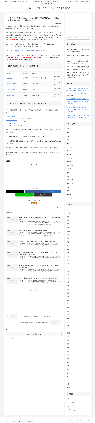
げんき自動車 (10, 95)
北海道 (8, 160)
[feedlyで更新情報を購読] (32, 203)
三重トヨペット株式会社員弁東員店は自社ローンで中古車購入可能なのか (78, 68)
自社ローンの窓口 (12, 83)
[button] (43, 194)
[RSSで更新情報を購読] (35, 203)
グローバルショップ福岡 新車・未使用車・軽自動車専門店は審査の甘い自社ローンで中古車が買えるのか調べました (77, 91)
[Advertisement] (34, 175)
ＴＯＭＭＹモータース (11, 116)
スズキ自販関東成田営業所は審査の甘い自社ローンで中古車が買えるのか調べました (77, 101)
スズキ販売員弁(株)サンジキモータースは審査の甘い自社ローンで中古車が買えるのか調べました (78, 75)
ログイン (69, 399)
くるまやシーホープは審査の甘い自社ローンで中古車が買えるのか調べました (78, 62)
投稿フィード (70, 402)
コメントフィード (72, 406)
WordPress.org (71, 410)
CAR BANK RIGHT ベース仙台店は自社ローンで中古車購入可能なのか (78, 50)
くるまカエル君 (11, 89)
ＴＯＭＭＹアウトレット (11, 120)
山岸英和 (73, 103)
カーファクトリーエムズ (11, 123)
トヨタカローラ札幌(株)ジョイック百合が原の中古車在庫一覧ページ (25, 50)
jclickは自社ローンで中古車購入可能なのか (78, 56)
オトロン (9, 78)
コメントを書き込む (34, 334)
